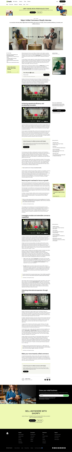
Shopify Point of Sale (27, 68)
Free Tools (44, 441)
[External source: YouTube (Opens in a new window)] (57, 448)
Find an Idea (11, 4)
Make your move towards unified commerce (13, 62)
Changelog (44, 442)
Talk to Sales (26, 371)
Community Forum (57, 436)
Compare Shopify (45, 436)
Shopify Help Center (58, 434)
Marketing (20, 4)
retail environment (35, 281)
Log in (57, 1)
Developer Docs (32, 434)
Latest (24, 4)
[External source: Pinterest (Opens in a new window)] (65, 448)
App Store (32, 437)
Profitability (54, 146)
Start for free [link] (46, 74)
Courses (43, 439)
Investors (19, 439)
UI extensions (36, 258)
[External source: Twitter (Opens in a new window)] (47, 379)
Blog (7, 4)
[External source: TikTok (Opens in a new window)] (61, 448)
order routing (27, 330)
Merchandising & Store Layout (57, 238)
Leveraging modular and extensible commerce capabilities (11, 59)
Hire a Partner (57, 437)
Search (63, 4)
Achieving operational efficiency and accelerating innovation (12, 55)
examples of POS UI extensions (39, 261)
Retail (37, 18)
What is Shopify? (21, 434)
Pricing (25, 1)
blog (34, 18)
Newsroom (20, 441)
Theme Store (32, 436)
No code (24, 265)
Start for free (62, 1)
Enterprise (28, 1)
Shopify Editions (20, 436)
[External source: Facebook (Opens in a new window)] (45, 379)
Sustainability (20, 442)
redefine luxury (42, 65)
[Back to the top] (7, 433)
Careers (19, 437)
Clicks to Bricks (55, 230)
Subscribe (59, 110)
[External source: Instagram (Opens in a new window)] (59, 448)
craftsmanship (38, 55)
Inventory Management (56, 149)
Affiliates (31, 441)
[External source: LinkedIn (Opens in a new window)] (49, 379)
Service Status (57, 439)
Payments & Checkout (56, 226)
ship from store (33, 330)
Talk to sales (39, 12)
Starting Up (16, 4)
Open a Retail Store (55, 142)
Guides (43, 437)
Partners (31, 439)
